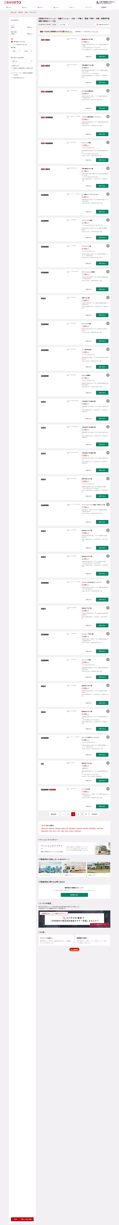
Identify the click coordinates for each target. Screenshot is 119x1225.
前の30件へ (54, 814)
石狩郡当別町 (77, 831)
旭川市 (54, 831)
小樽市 (50, 831)
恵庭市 (66, 831)
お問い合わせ (102, 56)
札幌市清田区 (44, 831)
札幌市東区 (58, 828)
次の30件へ (95, 814)
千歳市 (62, 831)
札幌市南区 (79, 828)
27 (86, 814)
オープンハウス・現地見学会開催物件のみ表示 (23, 74)
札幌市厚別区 (92, 828)
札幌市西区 (85, 828)
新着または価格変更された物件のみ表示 (23, 69)
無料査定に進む (74, 895)
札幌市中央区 (44, 828)
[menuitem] (12, 7)
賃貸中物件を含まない (19, 77)
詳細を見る (88, 56)
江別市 (58, 831)
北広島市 (71, 831)
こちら (96, 31)
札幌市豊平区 (72, 828)
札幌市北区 (51, 828)
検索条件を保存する (104, 24)
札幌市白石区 (64, 828)
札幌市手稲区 (100, 828)
